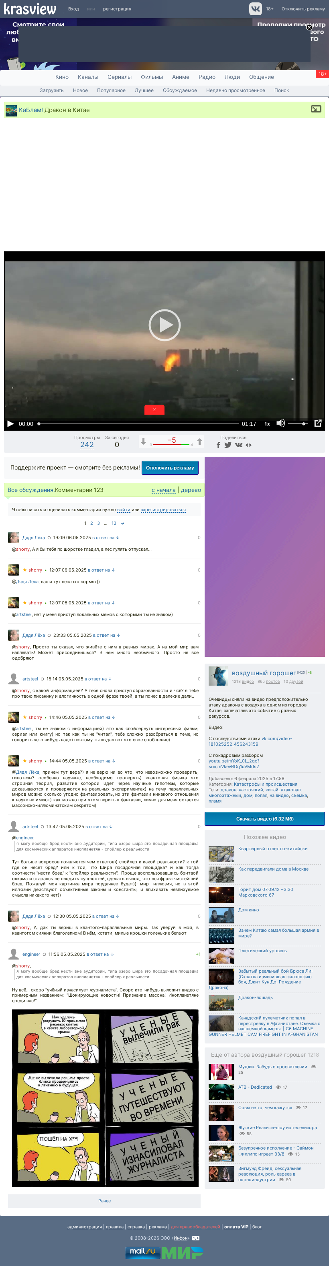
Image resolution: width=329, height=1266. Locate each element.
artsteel (24, 614)
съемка (299, 795)
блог (257, 1227)
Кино (62, 77)
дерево (191, 489)
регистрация (117, 9)
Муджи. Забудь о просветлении (272, 1066)
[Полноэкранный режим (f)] (318, 423)
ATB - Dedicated (255, 1087)
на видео (279, 795)
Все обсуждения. (31, 489)
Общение (261, 77)
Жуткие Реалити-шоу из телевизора (277, 1127)
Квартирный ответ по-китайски (273, 848)
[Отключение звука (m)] (281, 423)
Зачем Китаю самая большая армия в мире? (278, 933)
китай (272, 790)
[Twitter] (227, 444)
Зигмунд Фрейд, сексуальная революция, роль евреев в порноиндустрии (269, 1174)
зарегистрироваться (163, 509)
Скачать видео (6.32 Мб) (265, 818)
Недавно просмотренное (235, 90)
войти (123, 509)
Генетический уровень (262, 950)
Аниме (180, 77)
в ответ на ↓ (106, 537)
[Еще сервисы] (248, 444)
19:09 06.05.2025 (72, 537)
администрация (84, 1227)
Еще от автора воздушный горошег (265, 1054)
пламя (215, 801)
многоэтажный (225, 795)
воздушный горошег (264, 673)
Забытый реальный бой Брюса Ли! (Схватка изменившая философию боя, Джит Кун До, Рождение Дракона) (261, 979)
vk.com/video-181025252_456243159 (250, 741)
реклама (158, 1227)
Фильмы (152, 77)
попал (261, 795)
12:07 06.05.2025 (68, 570)
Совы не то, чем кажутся (265, 1107)
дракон (228, 790)
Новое (80, 90)
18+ (270, 9)
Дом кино (248, 910)
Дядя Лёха (33, 537)
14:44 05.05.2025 (68, 761)
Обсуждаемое (180, 90)
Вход (73, 9)
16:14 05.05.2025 (65, 679)
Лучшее (144, 90)
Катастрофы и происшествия (265, 784)
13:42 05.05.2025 (65, 826)
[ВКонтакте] (238, 444)
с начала (164, 489)
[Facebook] (217, 444)
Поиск (281, 90)
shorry (23, 549)
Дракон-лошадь (255, 997)
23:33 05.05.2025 (72, 635)
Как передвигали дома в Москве (273, 869)
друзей (296, 681)
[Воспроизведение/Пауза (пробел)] (10, 423)
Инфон (180, 1238)
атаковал (291, 790)
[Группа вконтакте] (255, 13)
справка (136, 1227)
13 (114, 523)
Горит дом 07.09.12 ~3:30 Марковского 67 (265, 892)
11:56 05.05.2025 (67, 954)
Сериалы (120, 77)
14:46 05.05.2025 (68, 717)
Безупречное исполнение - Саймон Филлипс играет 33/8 (275, 1151)
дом (248, 795)
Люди (232, 77)
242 (87, 444)
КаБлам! (31, 109)
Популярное (111, 90)
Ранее (104, 1201)
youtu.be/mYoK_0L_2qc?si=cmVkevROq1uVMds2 (234, 763)
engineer (24, 838)
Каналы (88, 77)
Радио (207, 77)
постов (273, 681)
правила (115, 1227)
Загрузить (52, 90)
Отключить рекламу (303, 9)
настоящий (251, 790)
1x (267, 423)
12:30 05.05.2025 (72, 916)
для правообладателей (195, 1227)
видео (248, 681)
